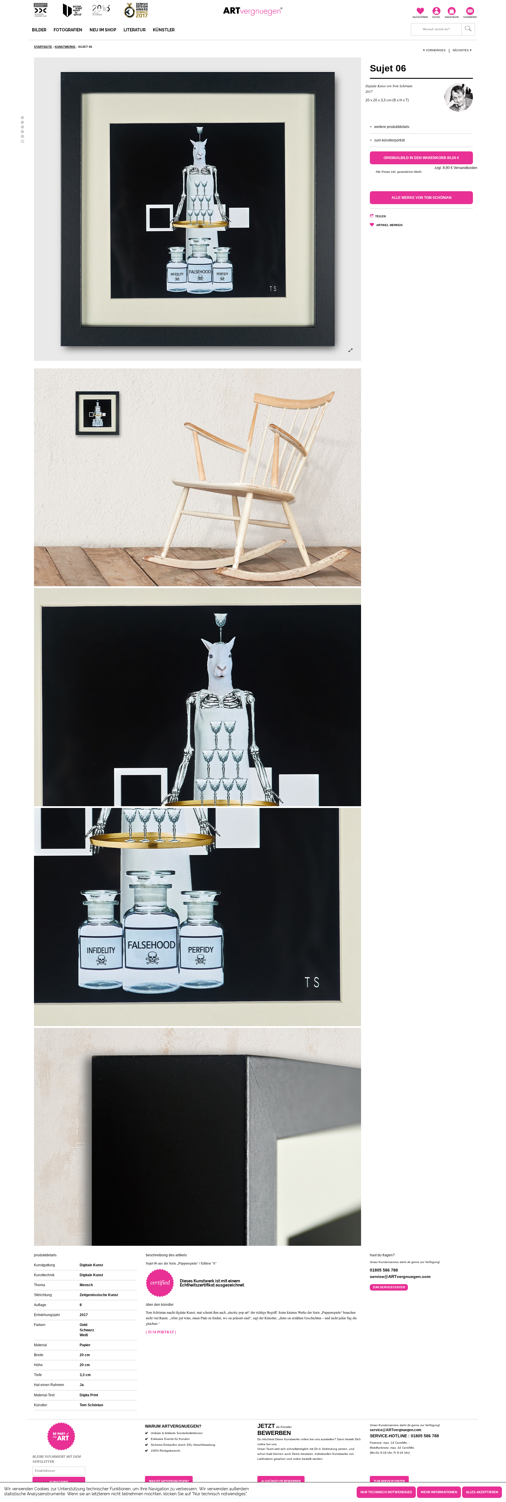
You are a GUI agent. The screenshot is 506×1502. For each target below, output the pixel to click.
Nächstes (461, 50)
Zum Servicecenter (389, 1287)
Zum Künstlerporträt (389, 140)
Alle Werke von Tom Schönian (422, 198)
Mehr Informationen (439, 1492)
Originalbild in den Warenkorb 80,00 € (421, 158)
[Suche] (443, 29)
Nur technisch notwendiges (386, 1492)
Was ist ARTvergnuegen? (169, 1481)
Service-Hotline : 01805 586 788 (404, 1435)
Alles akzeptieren (482, 1492)
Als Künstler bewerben (281, 1481)
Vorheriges (436, 50)
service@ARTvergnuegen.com (395, 1430)
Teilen (380, 216)
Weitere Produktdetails (391, 127)
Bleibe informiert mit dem (57, 1456)
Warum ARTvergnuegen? (173, 1426)
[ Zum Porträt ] (161, 1332)
